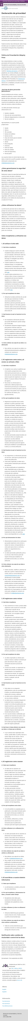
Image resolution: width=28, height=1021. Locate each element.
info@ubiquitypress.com (8, 163)
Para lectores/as (6, 1001)
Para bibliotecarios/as (7, 1006)
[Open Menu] (1, 4)
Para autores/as (6, 1003)
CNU (12, 968)
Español (4, 991)
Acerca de (19, 980)
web (8, 272)
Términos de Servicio (11, 71)
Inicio (3, 8)
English (4, 989)
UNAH (15, 968)
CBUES (20, 968)
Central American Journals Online (14, 1)
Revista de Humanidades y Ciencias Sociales (15, 4)
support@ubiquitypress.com (12, 575)
